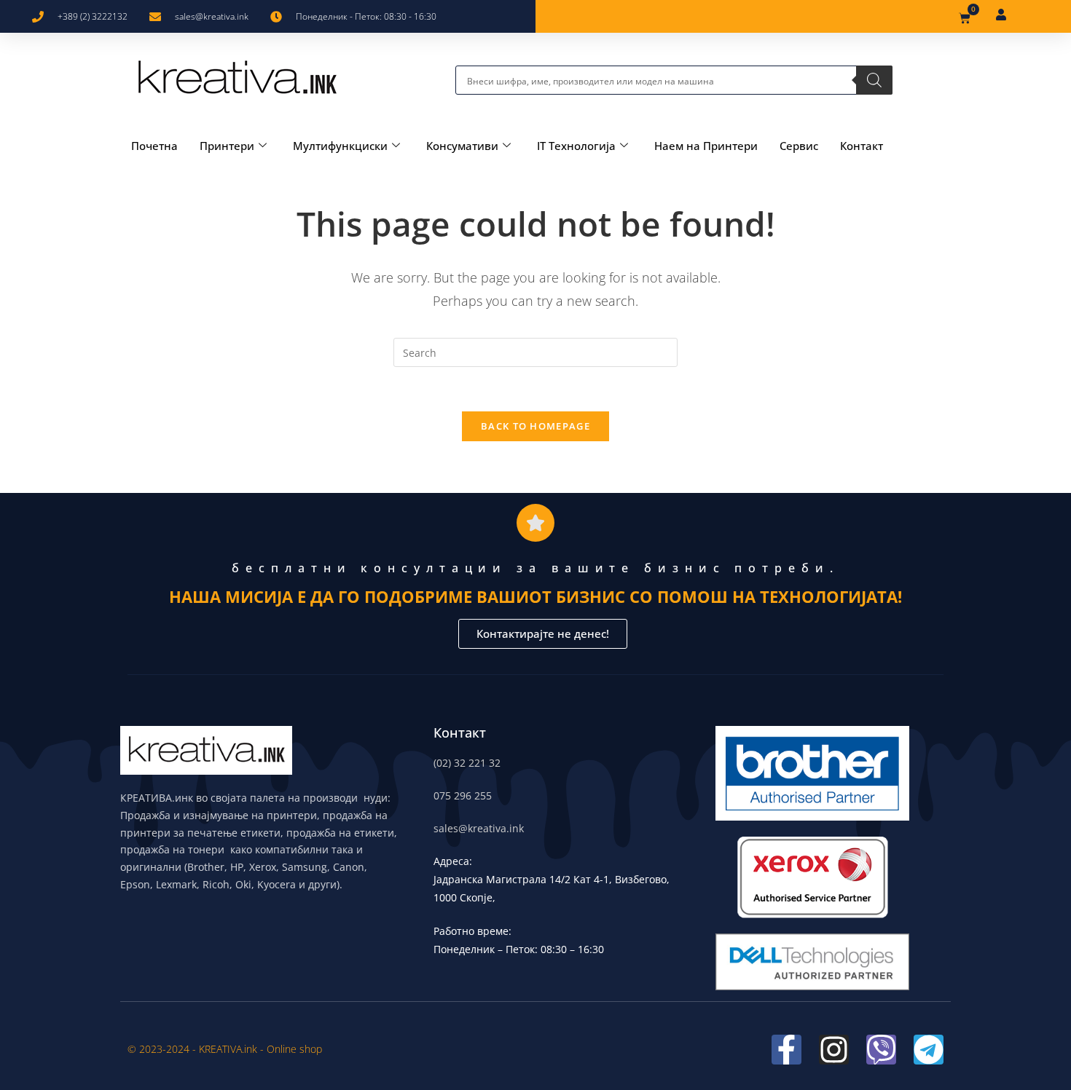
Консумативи (462, 145)
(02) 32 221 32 (467, 763)
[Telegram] (929, 1050)
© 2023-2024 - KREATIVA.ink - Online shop (225, 1049)
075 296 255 (463, 795)
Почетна (154, 145)
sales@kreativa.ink (479, 828)
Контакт (861, 145)
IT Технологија (576, 145)
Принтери (227, 145)
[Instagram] (834, 1050)
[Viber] (881, 1050)
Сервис (799, 145)
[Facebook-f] (786, 1050)
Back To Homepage (535, 426)
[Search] (874, 80)
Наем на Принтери (706, 145)
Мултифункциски (340, 145)
